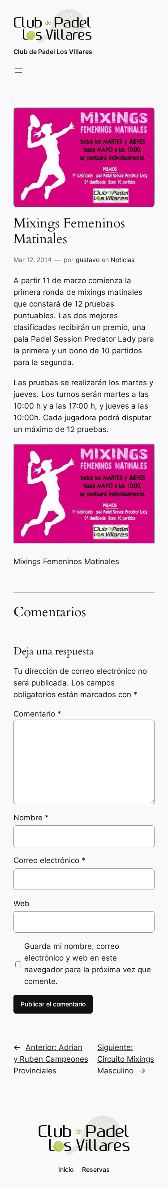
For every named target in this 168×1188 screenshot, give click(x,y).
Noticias (122, 259)
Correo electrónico (49, 860)
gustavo (87, 259)
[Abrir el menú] (18, 70)
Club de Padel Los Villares (52, 51)
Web (21, 903)
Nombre (31, 817)
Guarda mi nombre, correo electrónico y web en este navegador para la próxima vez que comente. (87, 964)
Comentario (37, 713)
